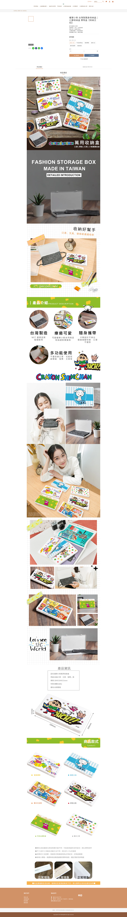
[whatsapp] (39, 48)
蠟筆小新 (20, 10)
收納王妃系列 (52, 6)
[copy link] (42, 48)
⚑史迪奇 (59, 6)
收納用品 (25, 10)
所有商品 (36, 6)
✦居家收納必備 (67, 6)
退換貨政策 (26, 899)
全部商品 (15, 10)
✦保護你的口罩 (83, 6)
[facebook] (36, 48)
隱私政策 (26, 902)
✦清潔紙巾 (75, 6)
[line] (33, 48)
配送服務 (26, 900)
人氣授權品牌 (43, 6)
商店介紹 (91, 6)
